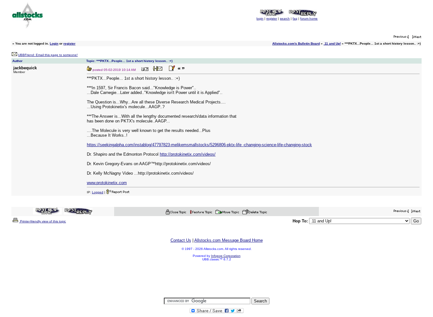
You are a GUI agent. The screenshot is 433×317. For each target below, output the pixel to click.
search (285, 18)
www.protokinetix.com (107, 182)
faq (295, 18)
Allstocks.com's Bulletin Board (296, 43)
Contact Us (181, 240)
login (259, 18)
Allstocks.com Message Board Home (228, 240)
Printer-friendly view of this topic (42, 221)
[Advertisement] (216, 279)
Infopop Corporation (226, 256)
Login (54, 43)
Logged (97, 192)
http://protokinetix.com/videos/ (188, 154)
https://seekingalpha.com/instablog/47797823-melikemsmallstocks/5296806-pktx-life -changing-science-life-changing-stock (199, 144)
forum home (309, 18)
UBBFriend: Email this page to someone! (48, 55)
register (271, 18)
